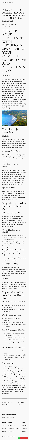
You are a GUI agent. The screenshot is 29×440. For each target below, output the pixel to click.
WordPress (12, 436)
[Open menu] (26, 2)
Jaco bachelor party (19, 104)
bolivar (14, 24)
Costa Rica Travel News (9, 26)
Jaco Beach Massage (7, 2)
